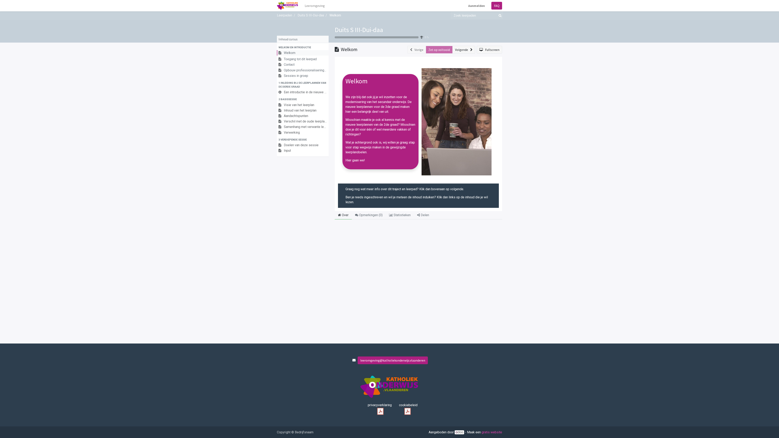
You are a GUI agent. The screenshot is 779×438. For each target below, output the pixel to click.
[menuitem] (314, 6)
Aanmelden (476, 6)
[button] (303, 47)
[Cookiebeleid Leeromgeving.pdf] (407, 411)
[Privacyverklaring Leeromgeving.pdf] (380, 411)
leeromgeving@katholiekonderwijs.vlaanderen (392, 360)
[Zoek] (499, 15)
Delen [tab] (424, 215)
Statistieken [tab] (402, 215)
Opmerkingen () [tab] (370, 215)
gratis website (492, 432)
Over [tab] (345, 215)
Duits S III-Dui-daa (359, 30)
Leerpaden (284, 15)
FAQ (496, 6)
